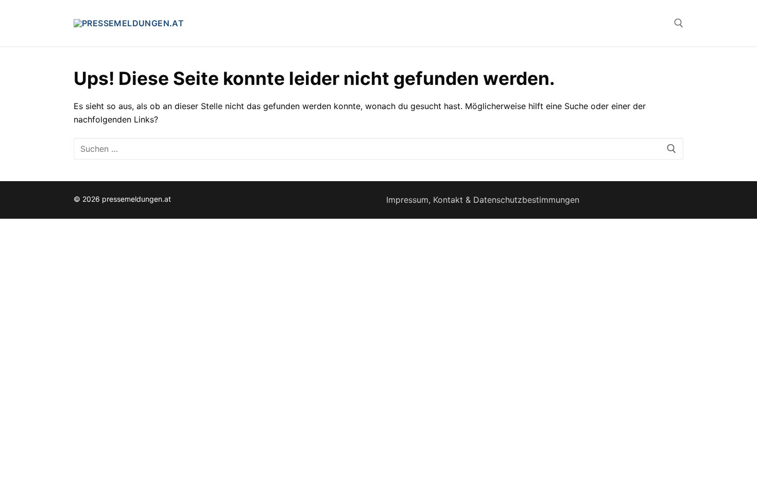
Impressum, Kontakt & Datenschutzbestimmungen (482, 200)
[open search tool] (678, 23)
